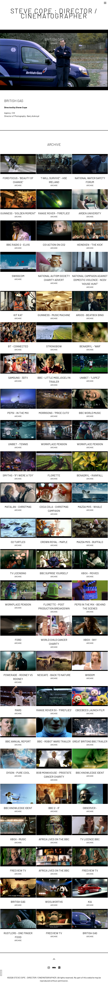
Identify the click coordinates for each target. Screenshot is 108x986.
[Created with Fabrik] (1, 973)
